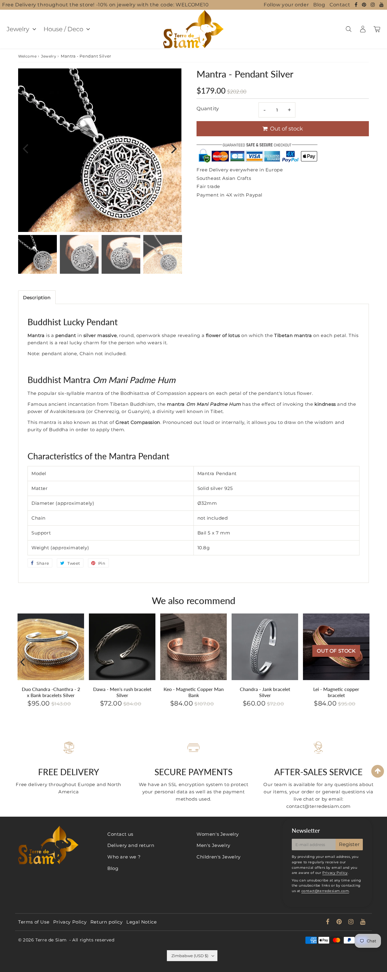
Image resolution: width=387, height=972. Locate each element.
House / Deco (63, 29)
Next (174, 148)
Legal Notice (141, 922)
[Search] (348, 29)
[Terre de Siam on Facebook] (357, 5)
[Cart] (377, 29)
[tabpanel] (37, 254)
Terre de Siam (51, 940)
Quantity (208, 108)
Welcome (27, 56)
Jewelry (18, 29)
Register (349, 844)
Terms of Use (33, 922)
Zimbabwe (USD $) (189, 955)
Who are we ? (124, 857)
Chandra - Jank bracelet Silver (265, 692)
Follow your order (286, 5)
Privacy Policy (334, 873)
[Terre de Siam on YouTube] (381, 5)
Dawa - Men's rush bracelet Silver (122, 692)
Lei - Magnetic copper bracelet (336, 692)
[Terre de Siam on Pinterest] (365, 5)
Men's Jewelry (213, 845)
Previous (25, 148)
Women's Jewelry (218, 834)
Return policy (106, 922)
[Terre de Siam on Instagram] (373, 5)
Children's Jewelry (219, 857)
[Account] (362, 29)
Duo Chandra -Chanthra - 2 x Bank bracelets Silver (51, 692)
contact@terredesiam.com (325, 891)
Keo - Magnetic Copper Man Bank (194, 692)
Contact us (120, 834)
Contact (340, 5)
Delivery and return (130, 845)
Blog (319, 5)
